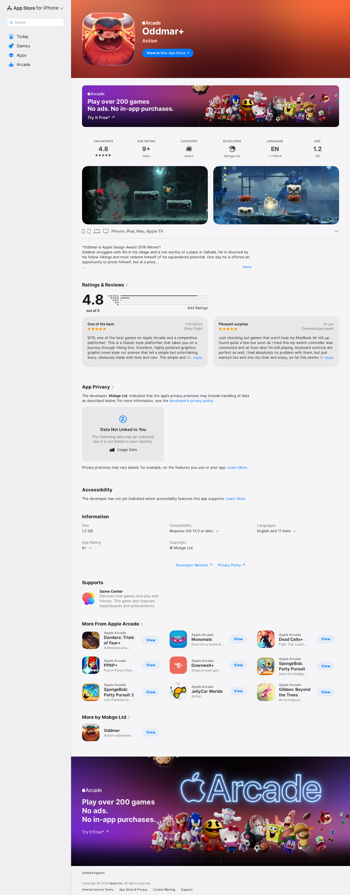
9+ (84, 548)
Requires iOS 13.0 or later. (192, 531)
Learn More (237, 467)
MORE (198, 357)
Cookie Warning (164, 889)
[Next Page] (344, 195)
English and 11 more (274, 531)
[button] (35, 37)
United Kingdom (93, 872)
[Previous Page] (76, 195)
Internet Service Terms (97, 889)
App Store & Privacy (133, 889)
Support (186, 889)
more (247, 267)
